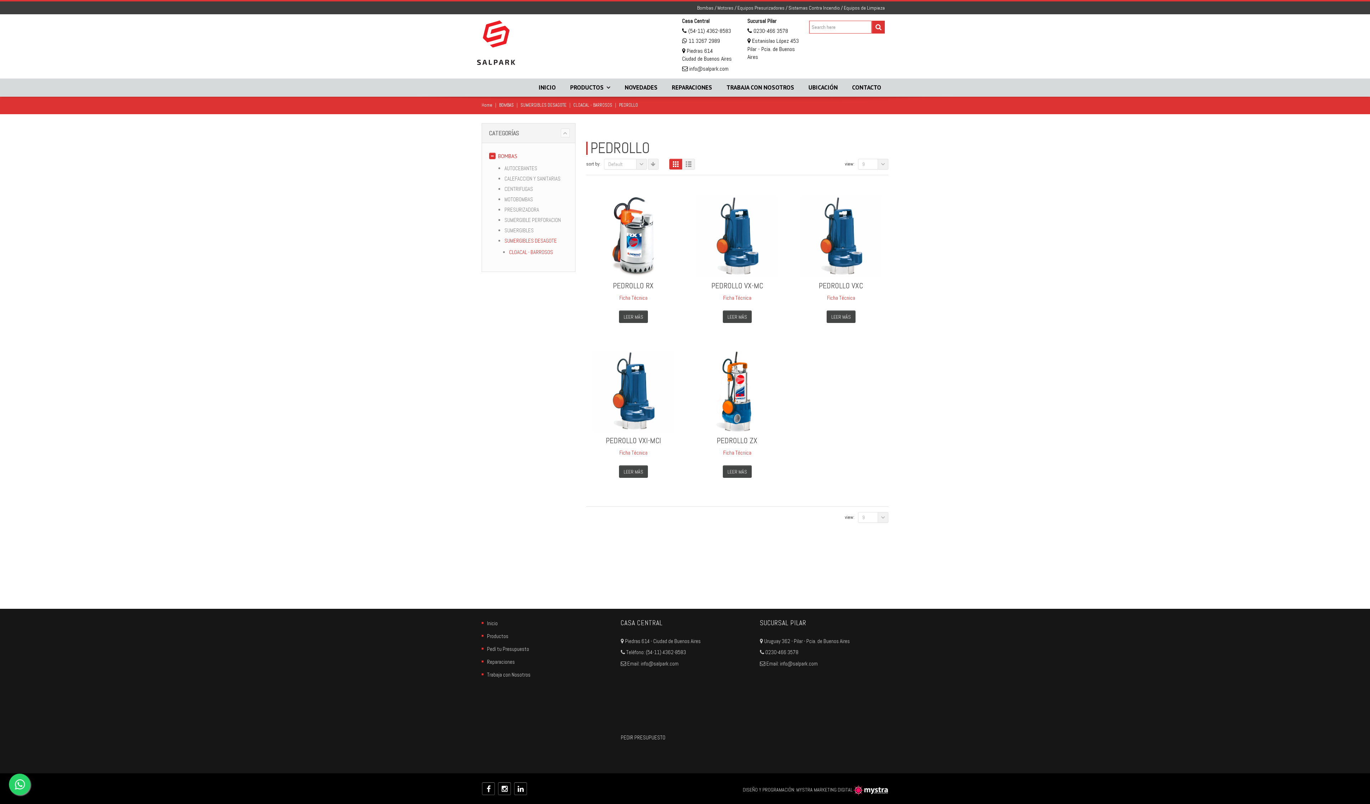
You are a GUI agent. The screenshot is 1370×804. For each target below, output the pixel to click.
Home (487, 105)
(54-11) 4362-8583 (709, 31)
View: (849, 164)
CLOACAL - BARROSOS (592, 105)
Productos (587, 87)
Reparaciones (692, 87)
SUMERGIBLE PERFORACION (532, 220)
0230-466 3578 (770, 31)
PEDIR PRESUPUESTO (643, 737)
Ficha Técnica (633, 297)
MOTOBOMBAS (518, 199)
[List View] (688, 164)
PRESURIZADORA (521, 209)
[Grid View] (675, 164)
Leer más (633, 317)
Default (615, 164)
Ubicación (823, 87)
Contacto (866, 87)
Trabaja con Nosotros (760, 87)
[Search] (878, 27)
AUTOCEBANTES (520, 168)
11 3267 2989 (704, 41)
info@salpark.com (708, 68)
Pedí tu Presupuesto (508, 649)
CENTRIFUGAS (518, 189)
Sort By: (593, 164)
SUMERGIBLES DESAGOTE (544, 105)
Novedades (641, 87)
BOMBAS (506, 105)
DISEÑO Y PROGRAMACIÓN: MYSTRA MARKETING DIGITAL (798, 790)
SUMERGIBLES (519, 230)
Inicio (547, 87)
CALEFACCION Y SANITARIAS (532, 178)
